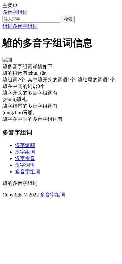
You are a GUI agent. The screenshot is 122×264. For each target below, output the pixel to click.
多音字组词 (15, 12)
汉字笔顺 (25, 145)
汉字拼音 (25, 158)
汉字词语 (25, 165)
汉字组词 (25, 152)
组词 (8, 26)
